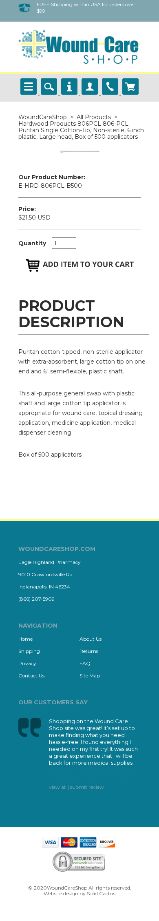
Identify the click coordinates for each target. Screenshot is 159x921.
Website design (61, 893)
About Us (91, 639)
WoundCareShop (42, 117)
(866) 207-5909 (36, 599)
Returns (89, 651)
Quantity (32, 243)
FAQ (85, 663)
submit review (87, 787)
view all (57, 787)
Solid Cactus (101, 893)
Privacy (27, 663)
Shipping (29, 651)
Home (25, 639)
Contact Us (31, 675)
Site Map (90, 675)
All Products (94, 117)
